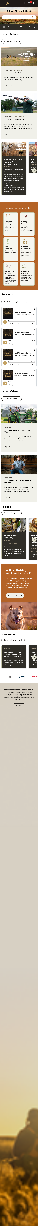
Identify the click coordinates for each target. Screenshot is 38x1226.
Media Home (11, 27)
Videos (31, 27)
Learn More (12, 595)
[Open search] (34, 3)
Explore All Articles (11, 41)
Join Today (17, 705)
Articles (22, 27)
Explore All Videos (10, 399)
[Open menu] (4, 27)
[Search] (34, 17)
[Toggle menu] (3, 3)
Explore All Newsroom (12, 640)
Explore (7, 85)
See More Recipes (10, 513)
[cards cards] (34, 170)
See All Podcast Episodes (13, 302)
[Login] (24, 3)
